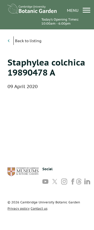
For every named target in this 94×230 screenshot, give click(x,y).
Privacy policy (19, 208)
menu (73, 10)
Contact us (39, 208)
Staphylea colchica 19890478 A (46, 67)
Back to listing (28, 40)
